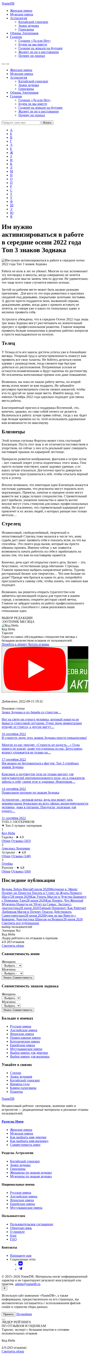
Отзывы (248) (21, 856)
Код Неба (8, 833)
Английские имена (23, 1030)
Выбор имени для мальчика (29, 1056)
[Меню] (7, 64)
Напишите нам (20, 1255)
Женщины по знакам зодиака (31, 1172)
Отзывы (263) (21, 841)
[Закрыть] (3, 1319)
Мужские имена (21, 14)
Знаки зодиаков (21, 1076)
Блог (13, 1235)
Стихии (15, 1073)
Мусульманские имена (26, 1049)
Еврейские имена (22, 1045)
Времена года (20, 1084)
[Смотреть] (35, 669)
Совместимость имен (25, 1144)
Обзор (6, 841)
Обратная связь (21, 1228)
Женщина (8, 961)
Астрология (18, 18)
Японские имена (22, 1034)
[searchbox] (21, 122)
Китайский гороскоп (33, 22)
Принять (8, 1314)
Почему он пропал (31, 56)
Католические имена (25, 1041)
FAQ (13, 1239)
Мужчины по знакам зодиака (31, 1176)
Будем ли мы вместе (32, 44)
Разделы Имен (12, 1121)
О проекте (17, 1231)
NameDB (8, 1098)
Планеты (16, 1091)
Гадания (16, 37)
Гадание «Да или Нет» (34, 40)
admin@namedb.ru (27, 1284)
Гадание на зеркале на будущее (40, 48)
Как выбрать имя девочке (28, 1137)
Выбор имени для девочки (29, 1052)
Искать (47, 122)
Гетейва (7, 863)
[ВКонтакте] (20, 1264)
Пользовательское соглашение (31, 1224)
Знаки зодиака (28, 25)
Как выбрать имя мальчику (29, 1141)
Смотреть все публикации (20, 923)
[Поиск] (3, 64)
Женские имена (21, 10)
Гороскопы (26, 29)
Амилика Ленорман (16, 848)
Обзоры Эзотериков (24, 33)
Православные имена (25, 1037)
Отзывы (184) (21, 871)
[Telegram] (20, 1269)
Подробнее (24, 1314)
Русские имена (20, 1026)
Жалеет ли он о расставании (38, 52)
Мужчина (8, 969)
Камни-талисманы (23, 1088)
